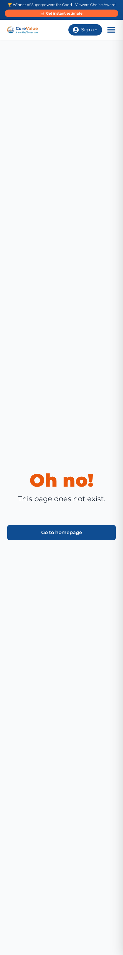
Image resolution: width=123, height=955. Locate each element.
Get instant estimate (64, 13)
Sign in (89, 30)
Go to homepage (61, 532)
